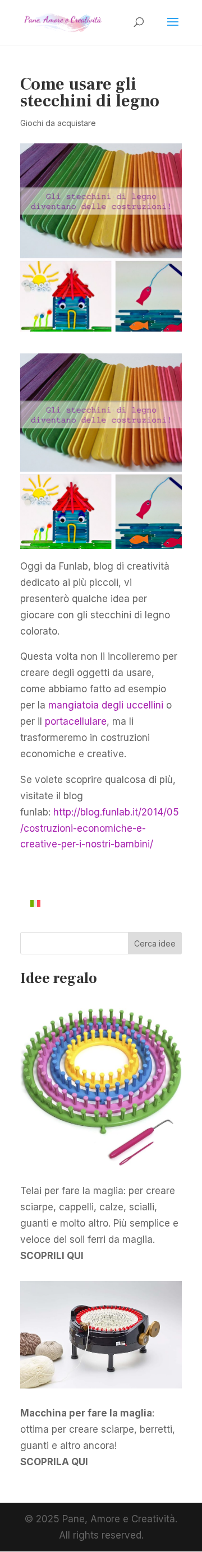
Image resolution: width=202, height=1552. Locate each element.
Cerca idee (155, 943)
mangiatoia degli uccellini (105, 705)
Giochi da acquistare (58, 123)
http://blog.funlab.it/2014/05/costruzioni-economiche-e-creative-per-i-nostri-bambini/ (99, 828)
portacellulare (76, 721)
